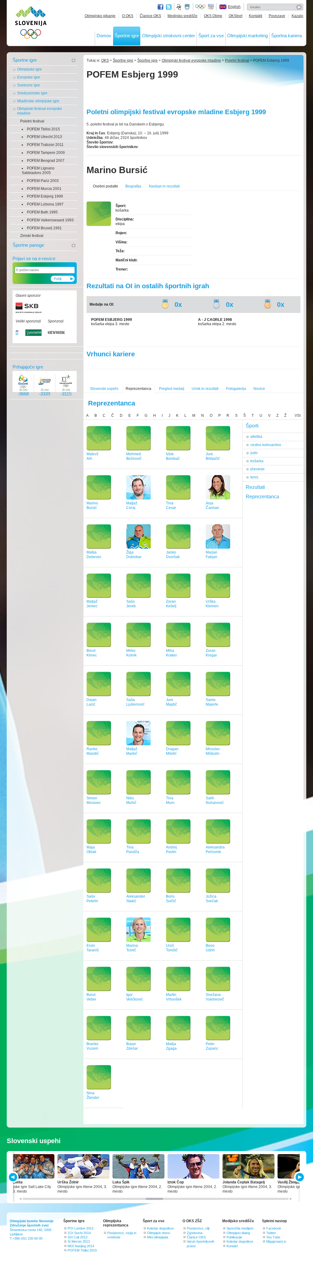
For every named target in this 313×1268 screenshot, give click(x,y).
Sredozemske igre (32, 93)
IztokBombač (173, 456)
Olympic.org (200, 7)
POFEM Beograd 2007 (45, 160)
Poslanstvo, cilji (198, 1228)
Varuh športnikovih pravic (200, 1244)
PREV (14, 1177)
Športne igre (127, 35)
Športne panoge (28, 245)
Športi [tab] (252, 425)
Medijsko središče (182, 16)
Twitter (169, 7)
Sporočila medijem (239, 1228)
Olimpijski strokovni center (168, 35)
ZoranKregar (211, 653)
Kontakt (232, 1246)
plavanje (257, 469)
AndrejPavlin (171, 849)
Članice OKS (150, 16)
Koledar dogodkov (160, 1228)
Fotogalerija (236, 389)
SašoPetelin (92, 898)
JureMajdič (171, 702)
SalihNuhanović (215, 800)
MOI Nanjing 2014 (81, 1246)
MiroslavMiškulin (213, 751)
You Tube (273, 1237)
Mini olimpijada (157, 1237)
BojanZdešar (132, 1046)
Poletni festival (32, 121)
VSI (297, 415)
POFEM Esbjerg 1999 (45, 196)
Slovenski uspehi (104, 389)
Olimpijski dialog (238, 1233)
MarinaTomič (132, 947)
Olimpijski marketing (247, 35)
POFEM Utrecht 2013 (44, 137)
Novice (259, 389)
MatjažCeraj (131, 505)
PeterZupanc (212, 1046)
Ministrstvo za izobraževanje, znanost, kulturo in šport (188, 7)
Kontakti (255, 16)
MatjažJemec (92, 603)
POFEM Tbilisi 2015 (43, 129)
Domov (104, 35)
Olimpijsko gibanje (100, 16)
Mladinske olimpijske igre (38, 101)
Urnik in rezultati (205, 389)
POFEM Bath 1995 (42, 212)
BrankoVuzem (92, 1046)
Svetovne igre (28, 85)
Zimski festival (31, 236)
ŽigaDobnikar (134, 554)
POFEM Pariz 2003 (43, 181)
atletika (256, 436)
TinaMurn (170, 800)
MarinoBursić (92, 505)
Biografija (133, 186)
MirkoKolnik (131, 653)
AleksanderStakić (135, 898)
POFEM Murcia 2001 (44, 189)
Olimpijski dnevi (158, 1233)
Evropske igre (28, 77)
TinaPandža (132, 849)
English (234, 7)
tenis (254, 477)
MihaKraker (171, 653)
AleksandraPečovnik (215, 849)
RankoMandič (93, 751)
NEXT (299, 1177)
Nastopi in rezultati (164, 186)
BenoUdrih (210, 947)
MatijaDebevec (94, 554)
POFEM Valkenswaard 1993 (50, 220)
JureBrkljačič (213, 456)
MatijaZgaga (171, 1046)
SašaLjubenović (135, 702)
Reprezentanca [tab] (262, 496)
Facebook (273, 1228)
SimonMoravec (94, 800)
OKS (105, 60)
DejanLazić (92, 702)
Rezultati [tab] (255, 487)
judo (254, 453)
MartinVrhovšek (174, 997)
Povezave (277, 16)
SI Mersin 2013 (79, 1241)
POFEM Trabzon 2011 (45, 145)
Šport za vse (211, 35)
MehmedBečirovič (134, 456)
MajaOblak (91, 849)
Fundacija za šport (179, 7)
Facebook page (160, 7)
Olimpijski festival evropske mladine (39, 111)
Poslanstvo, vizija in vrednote (121, 1235)
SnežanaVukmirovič (215, 997)
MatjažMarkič (131, 751)
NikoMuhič (131, 800)
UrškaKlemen (212, 603)
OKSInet (235, 16)
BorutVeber (91, 997)
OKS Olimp (213, 16)
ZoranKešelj (171, 603)
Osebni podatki (105, 186)
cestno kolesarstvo (265, 445)
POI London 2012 (81, 1228)
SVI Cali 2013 (77, 1237)
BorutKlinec (92, 653)
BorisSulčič (171, 898)
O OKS (127, 16)
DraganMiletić (172, 751)
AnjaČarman (212, 505)
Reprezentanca (138, 389)
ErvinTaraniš (93, 947)
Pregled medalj (171, 389)
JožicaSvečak (212, 898)
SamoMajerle (212, 702)
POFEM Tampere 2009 (46, 153)
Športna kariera (286, 35)
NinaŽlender (93, 1095)
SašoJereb (131, 603)
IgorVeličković (134, 997)
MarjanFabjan (211, 554)
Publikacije (234, 1237)
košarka (256, 461)
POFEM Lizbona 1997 (45, 204)
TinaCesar (171, 505)
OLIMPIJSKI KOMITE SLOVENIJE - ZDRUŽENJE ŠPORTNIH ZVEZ (31, 24)
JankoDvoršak (173, 554)
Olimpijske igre (29, 69)
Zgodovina (194, 1233)
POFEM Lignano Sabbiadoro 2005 (38, 170)
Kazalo (297, 16)
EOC (211, 7)
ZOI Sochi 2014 (79, 1233)
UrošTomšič (172, 947)
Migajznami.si (276, 1241)
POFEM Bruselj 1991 (44, 228)
